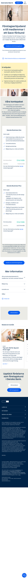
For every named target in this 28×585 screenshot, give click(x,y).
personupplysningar (6, 472)
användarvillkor (5, 471)
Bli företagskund (14, 390)
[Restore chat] (24, 575)
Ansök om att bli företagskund (14, 46)
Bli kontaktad (14, 312)
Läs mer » (4, 455)
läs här (21, 166)
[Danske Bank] (7, 3)
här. (20, 474)
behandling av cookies (14, 471)
